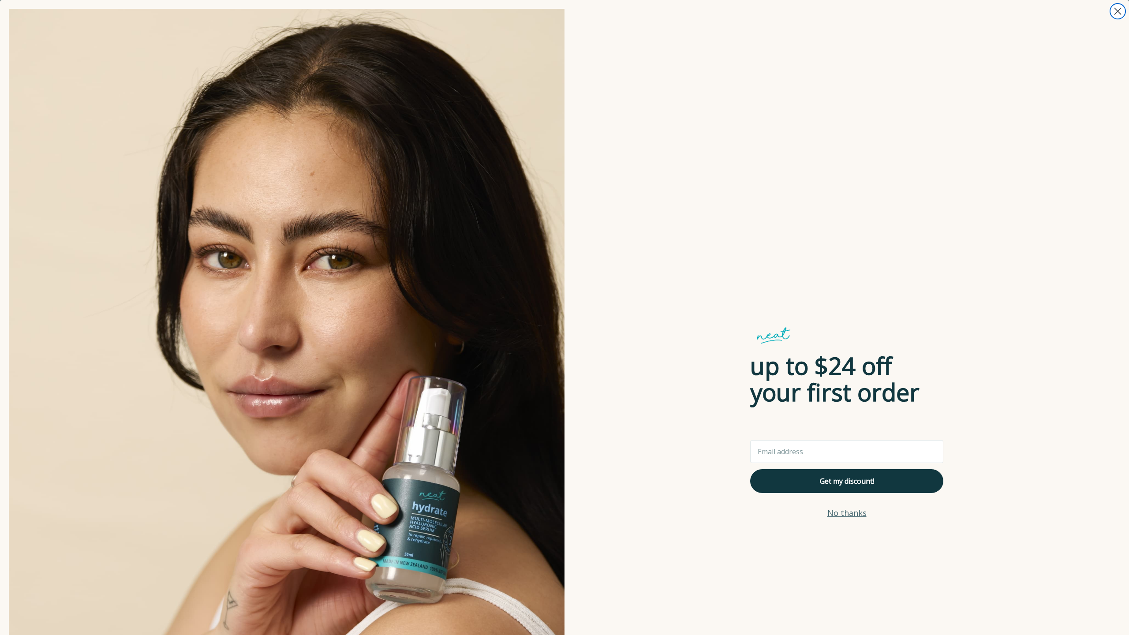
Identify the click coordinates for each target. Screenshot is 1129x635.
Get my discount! (847, 481)
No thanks (847, 513)
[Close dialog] (1117, 11)
